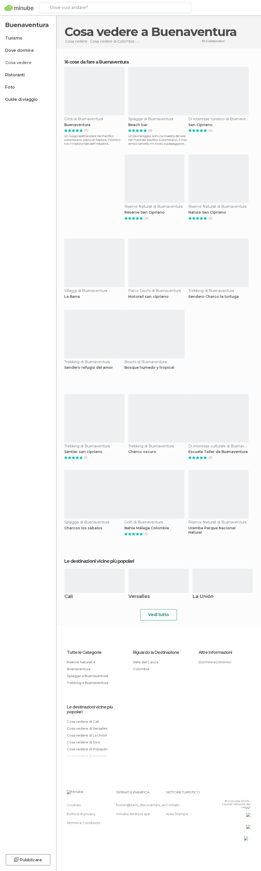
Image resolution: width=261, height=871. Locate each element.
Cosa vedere (18, 62)
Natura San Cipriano (207, 212)
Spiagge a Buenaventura (87, 676)
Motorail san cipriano (148, 297)
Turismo (13, 38)
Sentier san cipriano (83, 452)
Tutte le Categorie (84, 652)
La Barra (72, 297)
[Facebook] (227, 794)
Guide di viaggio (21, 99)
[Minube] (19, 7)
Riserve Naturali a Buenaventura (81, 665)
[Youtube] (247, 794)
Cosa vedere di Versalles (87, 728)
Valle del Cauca (145, 662)
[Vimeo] (240, 794)
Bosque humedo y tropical (149, 367)
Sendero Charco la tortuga (213, 297)
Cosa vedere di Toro (83, 742)
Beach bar (138, 125)
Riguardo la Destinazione (156, 652)
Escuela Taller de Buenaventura (218, 452)
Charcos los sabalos (83, 528)
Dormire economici (215, 662)
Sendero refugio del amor (88, 367)
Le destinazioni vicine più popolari (99, 561)
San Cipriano (200, 125)
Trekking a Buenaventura (87, 683)
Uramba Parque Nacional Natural (212, 530)
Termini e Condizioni (83, 823)
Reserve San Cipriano (144, 212)
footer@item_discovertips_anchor (144, 805)
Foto (10, 87)
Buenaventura (77, 125)
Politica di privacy (81, 814)
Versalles (139, 596)
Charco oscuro (142, 452)
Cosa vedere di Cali (83, 721)
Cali (68, 596)
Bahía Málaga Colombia (146, 528)
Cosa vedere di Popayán (87, 749)
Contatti (172, 805)
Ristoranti (15, 74)
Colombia (141, 669)
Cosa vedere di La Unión (87, 735)
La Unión (203, 596)
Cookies (74, 805)
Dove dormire (19, 50)
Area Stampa (177, 814)
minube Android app (133, 814)
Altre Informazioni (215, 652)
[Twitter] (234, 794)
